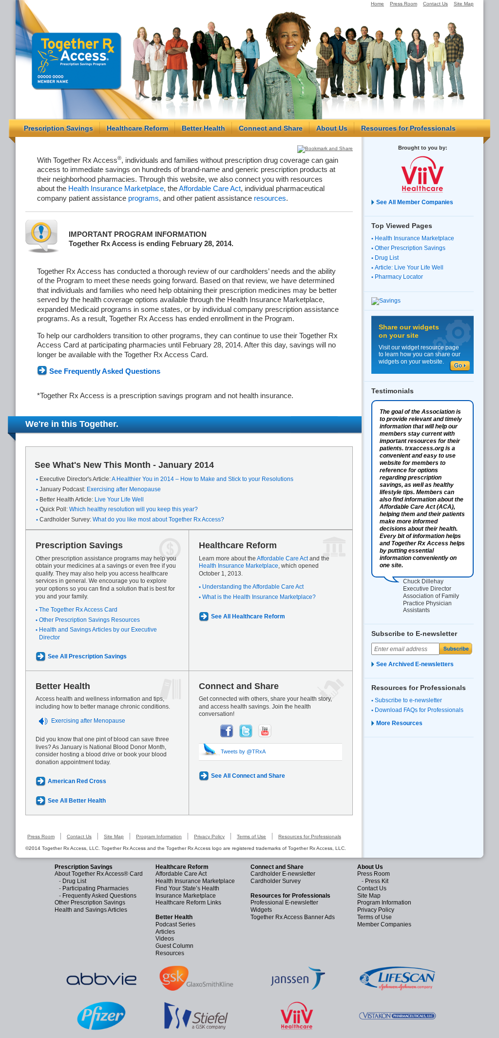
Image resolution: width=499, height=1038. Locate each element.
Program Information (159, 836)
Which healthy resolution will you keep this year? (133, 509)
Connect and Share (271, 128)
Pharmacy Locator (399, 276)
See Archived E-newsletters (415, 664)
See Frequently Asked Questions (104, 371)
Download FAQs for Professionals (419, 710)
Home (377, 3)
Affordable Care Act (210, 188)
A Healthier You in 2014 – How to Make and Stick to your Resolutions (202, 479)
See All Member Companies (414, 202)
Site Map (464, 3)
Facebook (226, 730)
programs (143, 198)
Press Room (403, 3)
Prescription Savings (58, 128)
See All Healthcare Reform (248, 616)
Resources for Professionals (408, 128)
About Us (331, 128)
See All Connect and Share (248, 775)
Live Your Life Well (119, 499)
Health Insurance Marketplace (116, 188)
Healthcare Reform (137, 128)
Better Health (203, 128)
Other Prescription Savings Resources (89, 619)
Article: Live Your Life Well (409, 267)
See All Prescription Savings (87, 656)
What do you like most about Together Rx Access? (158, 519)
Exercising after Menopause (124, 489)
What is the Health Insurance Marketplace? (259, 597)
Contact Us (435, 3)
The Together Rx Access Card (78, 609)
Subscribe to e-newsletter (408, 700)
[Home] (76, 61)
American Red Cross (77, 781)
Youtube (264, 730)
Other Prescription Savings (410, 248)
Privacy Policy (209, 836)
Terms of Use (251, 836)
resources (270, 198)
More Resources (399, 723)
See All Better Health (77, 800)
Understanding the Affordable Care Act (253, 586)
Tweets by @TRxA (243, 751)
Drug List (387, 257)
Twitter (245, 730)
